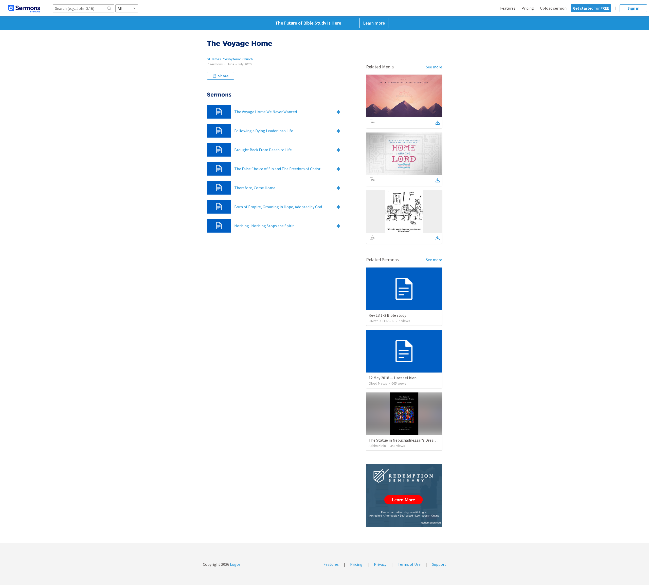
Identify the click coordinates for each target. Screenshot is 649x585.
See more (434, 66)
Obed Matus (378, 383)
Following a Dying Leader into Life (263, 130)
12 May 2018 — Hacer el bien (393, 377)
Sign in (633, 8)
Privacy (380, 564)
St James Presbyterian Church (230, 59)
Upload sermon (553, 8)
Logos (235, 564)
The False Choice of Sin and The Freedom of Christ (277, 168)
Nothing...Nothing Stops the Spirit (264, 225)
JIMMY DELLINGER (381, 320)
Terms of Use (409, 564)
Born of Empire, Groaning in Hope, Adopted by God (278, 206)
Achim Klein (377, 445)
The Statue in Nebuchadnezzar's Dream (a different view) (418, 440)
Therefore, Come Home (254, 187)
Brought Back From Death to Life (263, 149)
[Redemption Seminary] (404, 495)
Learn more (374, 23)
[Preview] (338, 112)
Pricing (527, 8)
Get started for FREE (591, 8)
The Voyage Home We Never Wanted (265, 111)
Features (507, 8)
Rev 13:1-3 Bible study (387, 315)
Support (439, 564)
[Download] (438, 122)
